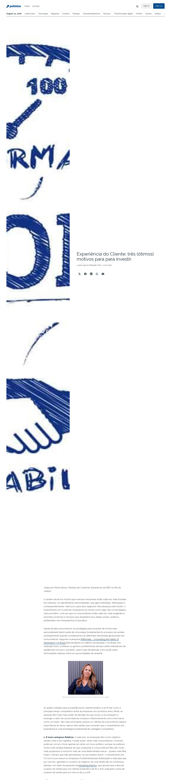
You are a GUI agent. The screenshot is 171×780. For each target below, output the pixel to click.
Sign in (146, 6)
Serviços (107, 14)
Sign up (159, 6)
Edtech (158, 14)
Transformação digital (123, 14)
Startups (76, 14)
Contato (36, 6)
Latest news (30, 14)
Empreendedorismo (91, 14)
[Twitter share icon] (79, 272)
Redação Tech (95, 265)
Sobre (27, 6)
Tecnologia (43, 14)
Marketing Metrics (87, 765)
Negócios (55, 14)
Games (148, 14)
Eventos (65, 14)
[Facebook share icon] (85, 272)
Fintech (139, 14)
